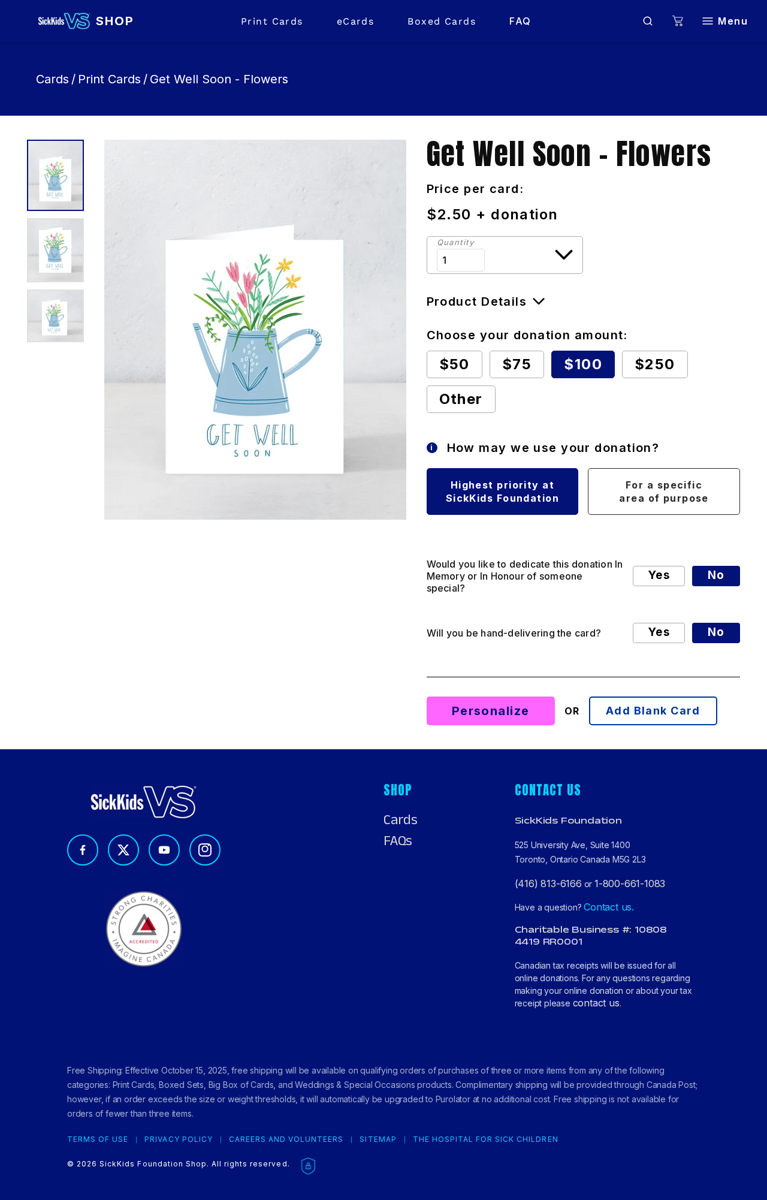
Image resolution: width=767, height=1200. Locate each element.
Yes (659, 575)
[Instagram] (205, 850)
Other (461, 399)
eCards (356, 21)
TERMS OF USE (97, 1139)
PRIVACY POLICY (178, 1139)
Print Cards (272, 21)
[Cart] (678, 21)
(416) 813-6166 (548, 884)
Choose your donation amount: (527, 335)
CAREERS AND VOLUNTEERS (286, 1139)
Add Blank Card (653, 710)
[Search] (648, 21)
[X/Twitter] (123, 850)
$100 (583, 364)
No (716, 575)
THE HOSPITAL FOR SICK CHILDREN (485, 1139)
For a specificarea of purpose (664, 491)
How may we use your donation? (545, 448)
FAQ (520, 21)
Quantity (456, 242)
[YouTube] (164, 850)
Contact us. (609, 907)
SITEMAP (378, 1139)
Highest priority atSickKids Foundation (502, 491)
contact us (596, 1003)
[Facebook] (82, 850)
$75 (517, 364)
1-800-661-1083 (629, 884)
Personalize (491, 711)
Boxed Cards (441, 21)
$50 (454, 364)
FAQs (398, 841)
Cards (52, 79)
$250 (655, 364)
